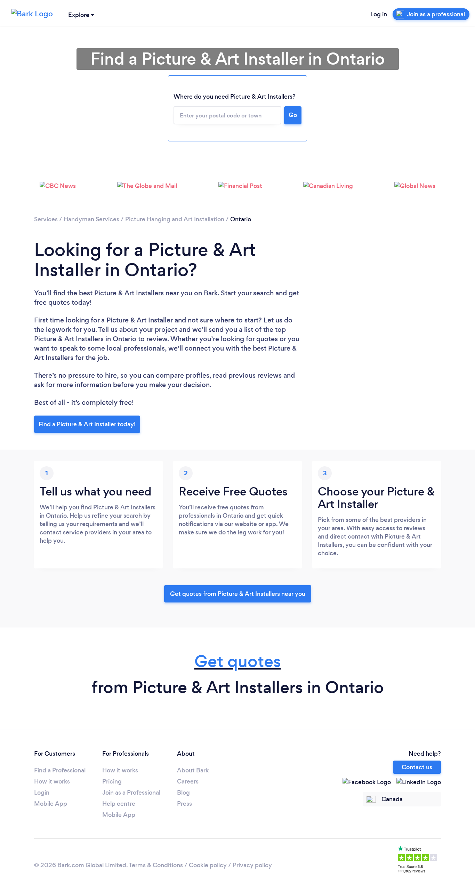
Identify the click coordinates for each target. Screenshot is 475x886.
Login (41, 792)
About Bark (193, 770)
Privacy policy (252, 865)
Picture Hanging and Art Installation (174, 219)
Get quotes (237, 661)
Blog (183, 792)
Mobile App (50, 803)
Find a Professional (60, 770)
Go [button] (293, 115)
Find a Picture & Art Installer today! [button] (87, 424)
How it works (52, 781)
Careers (188, 781)
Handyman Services (91, 219)
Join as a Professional (131, 792)
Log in (378, 14)
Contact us (417, 767)
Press (184, 803)
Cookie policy (208, 865)
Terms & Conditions (156, 865)
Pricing (112, 781)
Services (46, 219)
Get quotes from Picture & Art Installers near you (237, 594)
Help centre (118, 803)
